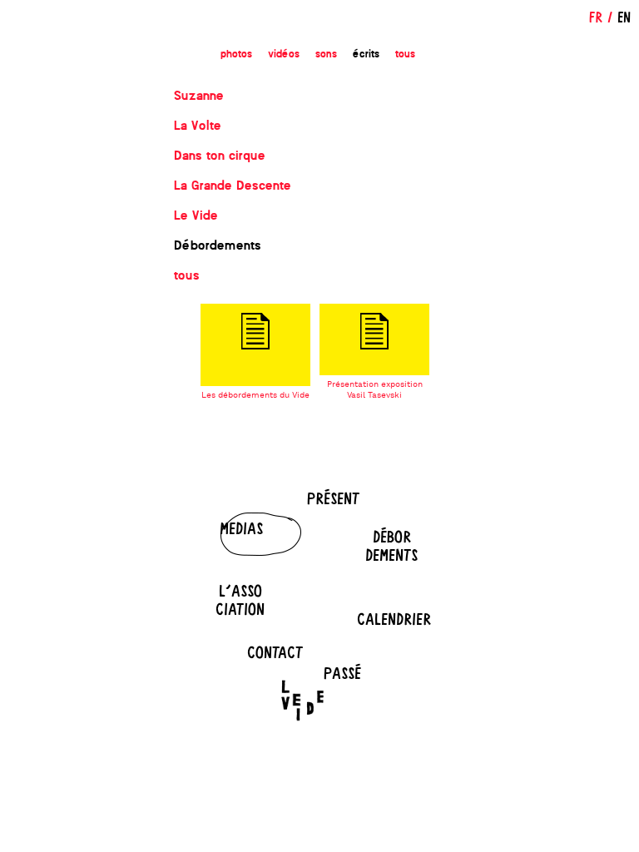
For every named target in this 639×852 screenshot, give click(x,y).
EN (624, 16)
